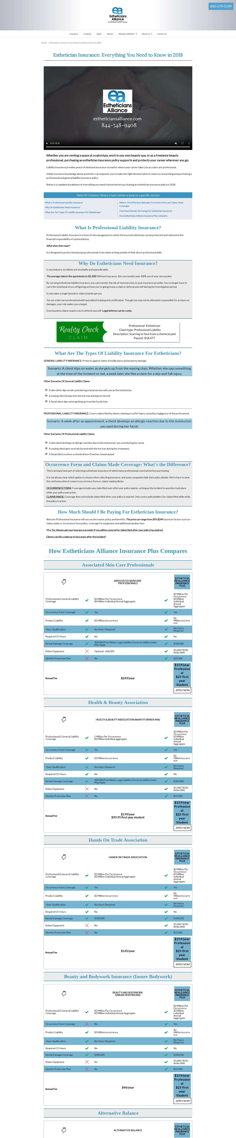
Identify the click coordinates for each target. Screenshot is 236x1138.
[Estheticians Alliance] (118, 14)
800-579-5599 (221, 6)
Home (44, 43)
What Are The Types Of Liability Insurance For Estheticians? (73, 212)
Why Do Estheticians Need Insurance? (62, 207)
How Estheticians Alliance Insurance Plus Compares (143, 215)
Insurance (73, 34)
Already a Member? (127, 34)
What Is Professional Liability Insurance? (64, 202)
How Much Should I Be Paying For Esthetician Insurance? (145, 211)
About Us (146, 34)
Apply (99, 34)
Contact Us (162, 34)
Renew (110, 34)
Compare (87, 34)
